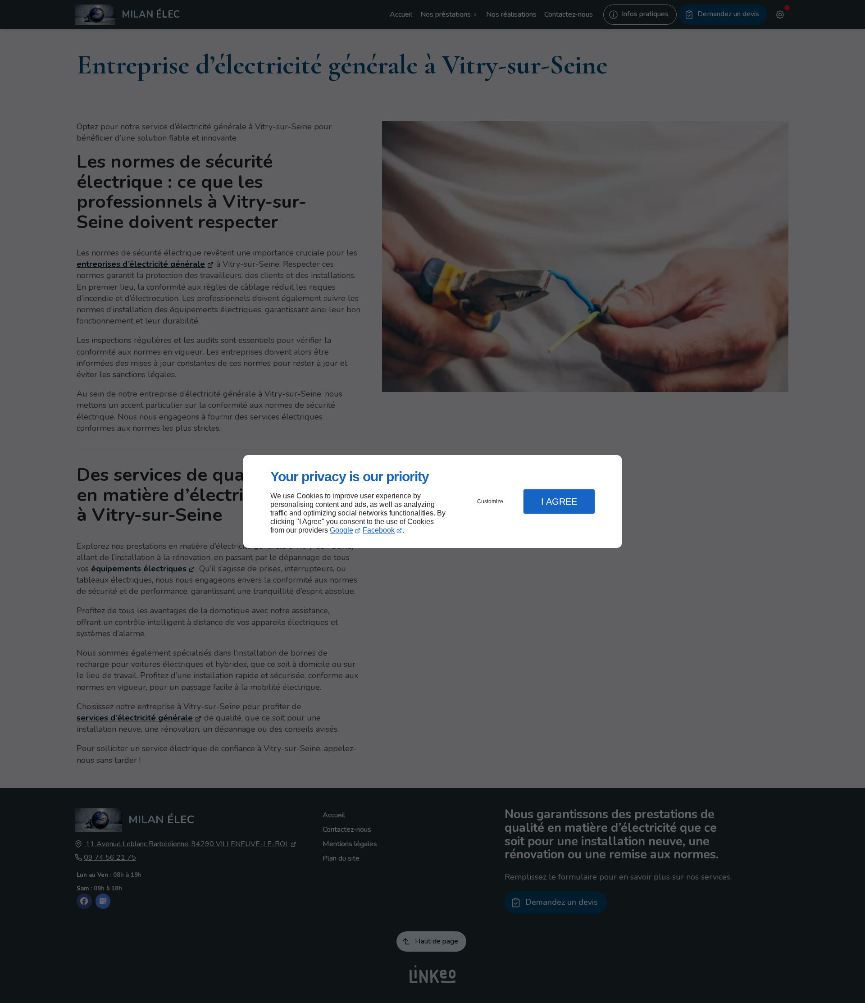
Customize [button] (490, 501)
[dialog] (432, 501)
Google (341, 530)
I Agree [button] (559, 501)
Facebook (379, 530)
